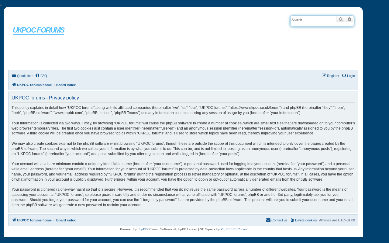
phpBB (142, 229)
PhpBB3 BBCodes (234, 229)
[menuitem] (41, 75)
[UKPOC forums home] (34, 19)
